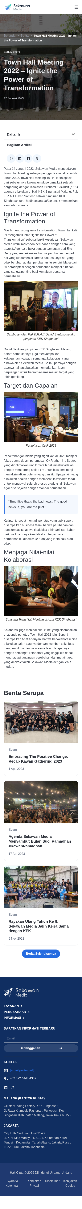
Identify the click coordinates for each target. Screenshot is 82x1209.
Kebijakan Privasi (34, 1183)
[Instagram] (12, 1087)
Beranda (9, 35)
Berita (25, 35)
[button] (73, 134)
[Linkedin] (6, 1087)
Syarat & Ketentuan (12, 1183)
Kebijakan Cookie (70, 1183)
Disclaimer (52, 1181)
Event (13, 749)
